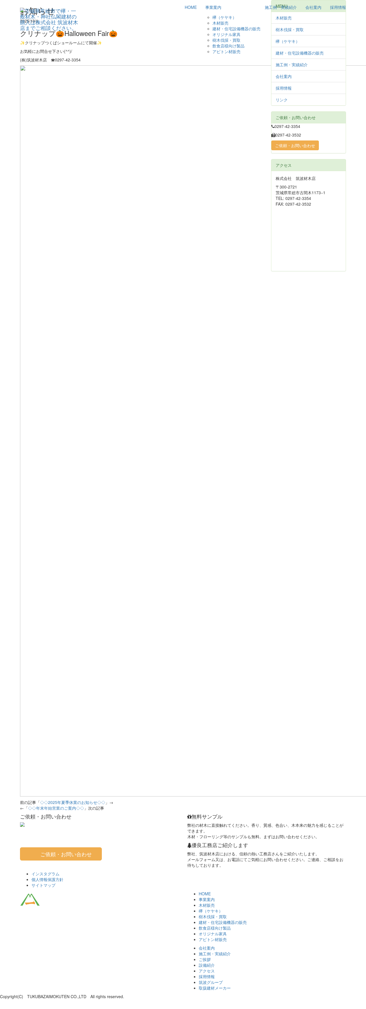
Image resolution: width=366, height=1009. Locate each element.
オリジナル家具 (226, 34)
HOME (191, 7)
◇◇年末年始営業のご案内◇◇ (56, 808)
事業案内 (213, 7)
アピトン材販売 (226, 51)
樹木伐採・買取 (226, 40)
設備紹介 (207, 965)
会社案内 (313, 7)
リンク (282, 100)
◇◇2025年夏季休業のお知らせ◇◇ (72, 802)
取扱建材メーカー (215, 988)
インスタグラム (45, 873)
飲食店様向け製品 (228, 46)
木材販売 (220, 23)
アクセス (207, 971)
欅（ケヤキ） (224, 17)
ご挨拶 (205, 959)
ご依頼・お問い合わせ (295, 145)
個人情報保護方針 (47, 879)
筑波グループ (211, 982)
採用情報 (338, 7)
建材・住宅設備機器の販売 (236, 28)
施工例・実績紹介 (281, 7)
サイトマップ (43, 885)
